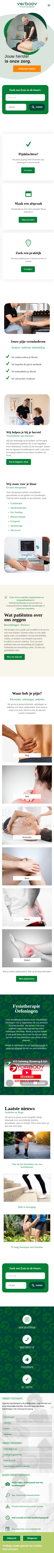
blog (19, 1126)
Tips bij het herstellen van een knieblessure (27, 1165)
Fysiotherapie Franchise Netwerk (17, 1466)
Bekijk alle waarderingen (33, 606)
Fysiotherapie (16, 503)
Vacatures (8, 1434)
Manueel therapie (17, 517)
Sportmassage (16, 526)
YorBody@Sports (10, 1449)
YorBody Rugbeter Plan (13, 1455)
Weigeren (32, 1538)
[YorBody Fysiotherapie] (27, 5)
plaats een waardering (25, 609)
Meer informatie (10, 1549)
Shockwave (15, 530)
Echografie (15, 521)
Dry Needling (16, 512)
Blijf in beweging (27, 1207)
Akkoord (11, 1538)
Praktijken (7, 1423)
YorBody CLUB (9, 1460)
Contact (7, 1428)
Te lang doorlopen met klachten (27, 1247)
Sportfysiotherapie (18, 508)
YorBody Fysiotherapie (18, 603)
